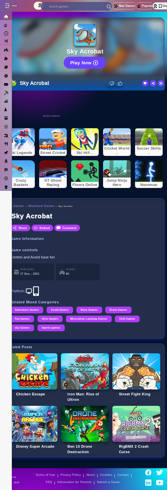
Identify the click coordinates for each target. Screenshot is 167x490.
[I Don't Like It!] (111, 83)
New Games (127, 5)
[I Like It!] (119, 83)
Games (18, 206)
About (90, 474)
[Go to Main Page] (19, 6)
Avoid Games (60, 309)
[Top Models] (40, 5)
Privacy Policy (70, 474)
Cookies (106, 474)
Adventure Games (41, 206)
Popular (147, 5)
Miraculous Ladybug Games (88, 318)
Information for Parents (74, 482)
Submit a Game (108, 482)
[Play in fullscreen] (161, 83)
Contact (123, 474)
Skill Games (127, 318)
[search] (76, 6)
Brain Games (118, 309)
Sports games (51, 327)
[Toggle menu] (7, 6)
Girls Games (50, 318)
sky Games (22, 327)
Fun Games (22, 318)
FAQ (49, 482)
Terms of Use (45, 474)
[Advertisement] (85, 102)
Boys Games (89, 309)
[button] (109, 6)
